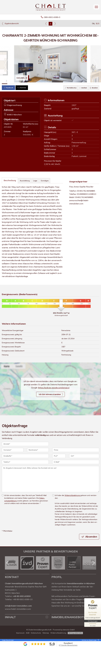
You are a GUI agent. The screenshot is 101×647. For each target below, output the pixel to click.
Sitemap (45, 633)
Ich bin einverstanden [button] (50, 394)
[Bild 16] (85, 83)
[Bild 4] (21, 83)
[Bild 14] (74, 83)
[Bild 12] (64, 83)
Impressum (20, 633)
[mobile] (96, 7)
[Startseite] (50, 7)
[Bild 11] (58, 83)
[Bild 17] (91, 83)
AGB (27, 633)
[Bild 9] (47, 83)
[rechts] (55, 24)
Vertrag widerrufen (75, 633)
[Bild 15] (80, 83)
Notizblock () (71, 88)
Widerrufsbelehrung (72, 495)
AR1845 (7, 127)
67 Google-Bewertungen (68, 645)
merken (84, 88)
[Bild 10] (53, 83)
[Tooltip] (98, 640)
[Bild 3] (15, 83)
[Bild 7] (37, 83)
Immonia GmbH (69, 630)
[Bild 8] (42, 83)
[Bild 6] (31, 83)
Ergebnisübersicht (11, 23)
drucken (94, 88)
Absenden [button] (91, 536)
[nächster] (93, 563)
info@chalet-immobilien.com (18, 606)
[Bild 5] (26, 83)
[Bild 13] (69, 83)
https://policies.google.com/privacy (53, 387)
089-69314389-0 (52, 17)
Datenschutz (36, 633)
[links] (46, 24)
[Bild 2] (10, 83)
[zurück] (7, 563)
